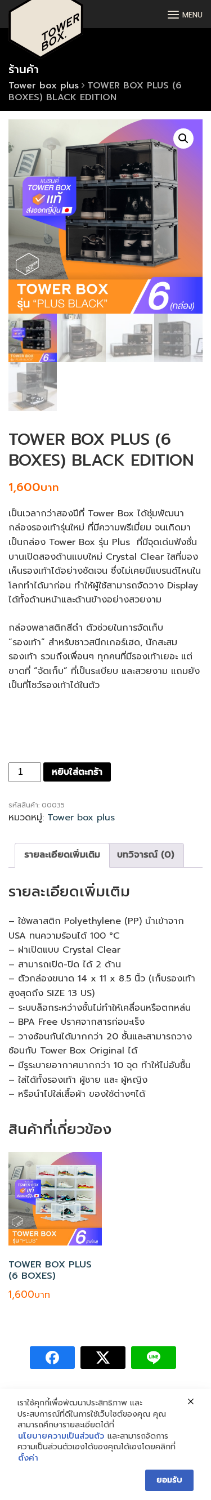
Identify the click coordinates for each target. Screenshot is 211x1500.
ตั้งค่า (28, 1458)
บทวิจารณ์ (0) (145, 854)
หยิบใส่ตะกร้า (77, 772)
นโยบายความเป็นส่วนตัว (61, 1436)
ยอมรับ (169, 1480)
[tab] (62, 855)
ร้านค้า (23, 69)
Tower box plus (43, 85)
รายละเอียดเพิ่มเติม (62, 854)
